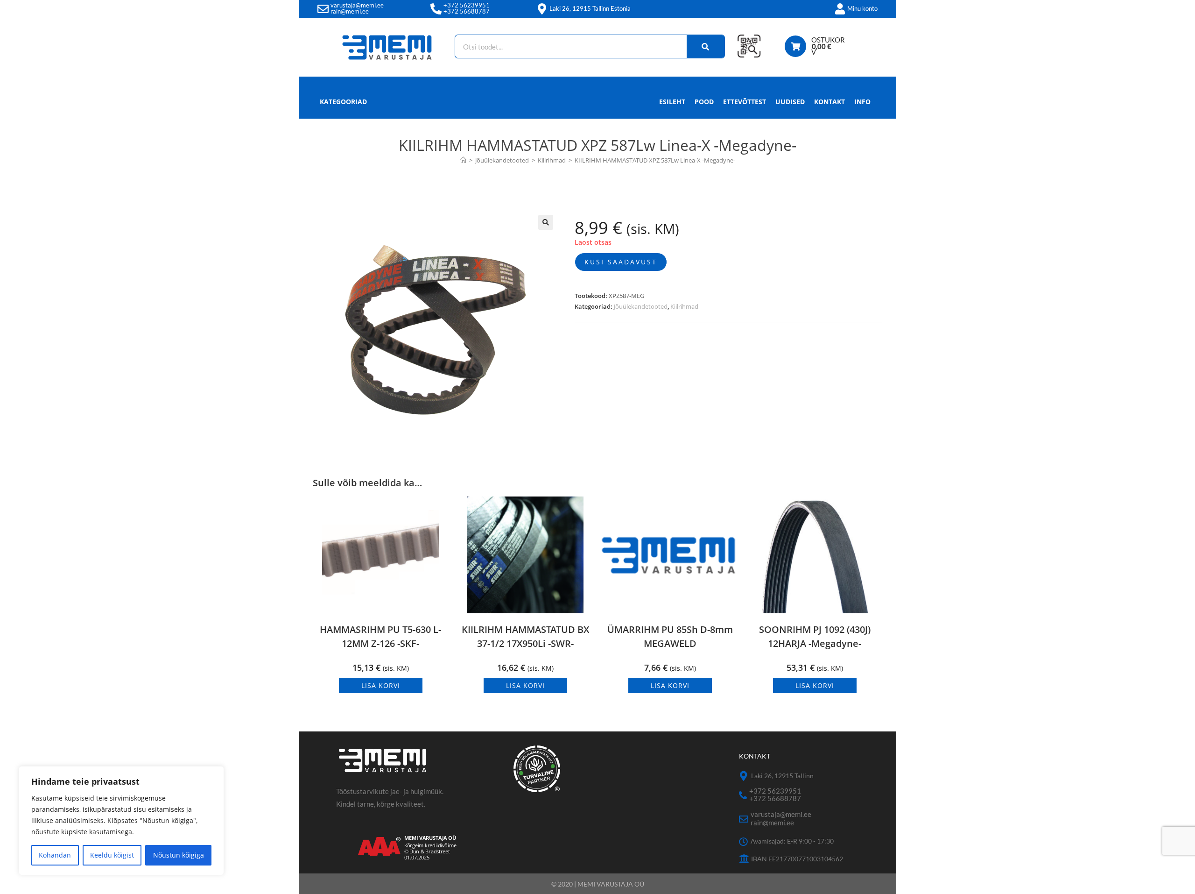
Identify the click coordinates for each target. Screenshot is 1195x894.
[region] (121, 820)
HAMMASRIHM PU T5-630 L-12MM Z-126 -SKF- (380, 636)
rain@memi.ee (349, 11)
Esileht (672, 101)
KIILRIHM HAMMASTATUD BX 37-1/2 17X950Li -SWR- (525, 636)
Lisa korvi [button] (380, 685)
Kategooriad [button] (343, 101)
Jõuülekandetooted (641, 306)
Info (862, 101)
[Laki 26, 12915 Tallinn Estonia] (542, 8)
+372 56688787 (466, 11)
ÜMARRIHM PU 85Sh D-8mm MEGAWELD (670, 636)
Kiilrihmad (684, 306)
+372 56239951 (466, 5)
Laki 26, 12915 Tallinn (782, 776)
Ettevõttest (744, 101)
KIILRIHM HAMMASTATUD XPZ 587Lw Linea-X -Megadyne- (655, 160)
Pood (704, 101)
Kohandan (55, 855)
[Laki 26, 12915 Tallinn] (744, 776)
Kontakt (829, 101)
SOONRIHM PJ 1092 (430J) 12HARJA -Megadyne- (815, 636)
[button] (545, 222)
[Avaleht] (463, 160)
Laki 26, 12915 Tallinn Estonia (590, 8)
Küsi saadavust (620, 261)
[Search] (706, 46)
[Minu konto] (839, 8)
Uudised (790, 101)
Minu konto (862, 8)
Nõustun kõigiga (178, 855)
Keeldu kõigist (112, 855)
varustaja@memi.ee (357, 5)
